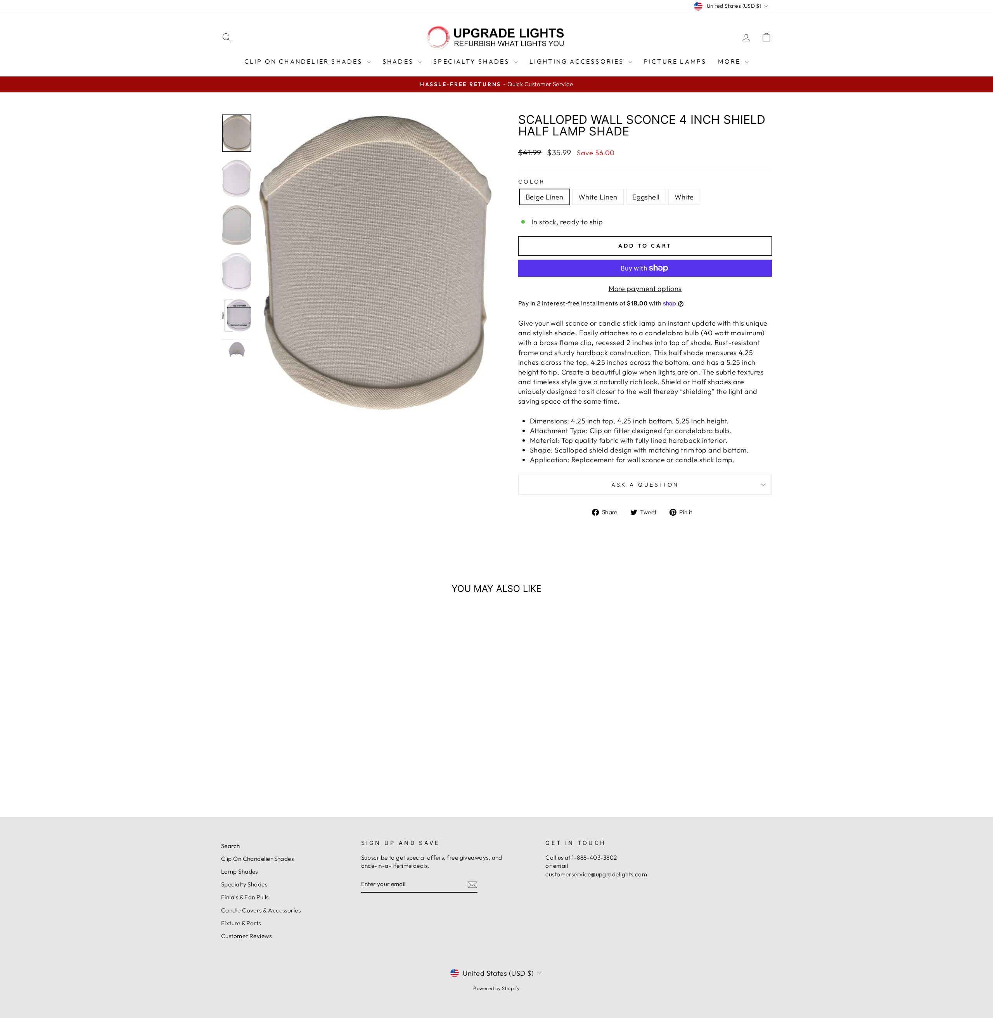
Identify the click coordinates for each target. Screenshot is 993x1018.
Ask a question (645, 484)
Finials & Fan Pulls (245, 897)
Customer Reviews (246, 936)
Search (230, 846)
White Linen (598, 197)
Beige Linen (545, 197)
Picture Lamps (675, 61)
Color (531, 181)
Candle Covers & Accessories (261, 910)
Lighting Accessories (577, 61)
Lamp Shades (239, 871)
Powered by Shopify (496, 988)
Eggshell (646, 197)
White (684, 197)
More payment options (645, 288)
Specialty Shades (472, 61)
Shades (399, 61)
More (730, 61)
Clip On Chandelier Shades (304, 61)
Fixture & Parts (241, 923)
